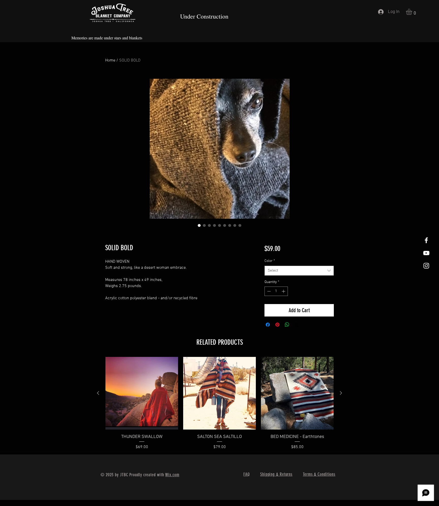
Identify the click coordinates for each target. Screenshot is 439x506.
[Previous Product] (98, 393)
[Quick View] (141, 393)
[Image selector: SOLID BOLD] (199, 225)
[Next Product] (341, 393)
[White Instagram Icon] (426, 266)
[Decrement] (268, 291)
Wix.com (172, 475)
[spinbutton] (276, 291)
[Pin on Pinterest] (277, 325)
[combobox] (299, 271)
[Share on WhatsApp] (287, 325)
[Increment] (284, 291)
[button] (412, 12)
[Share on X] (297, 325)
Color (269, 261)
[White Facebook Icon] (426, 240)
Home (110, 60)
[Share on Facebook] (268, 325)
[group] (219, 403)
